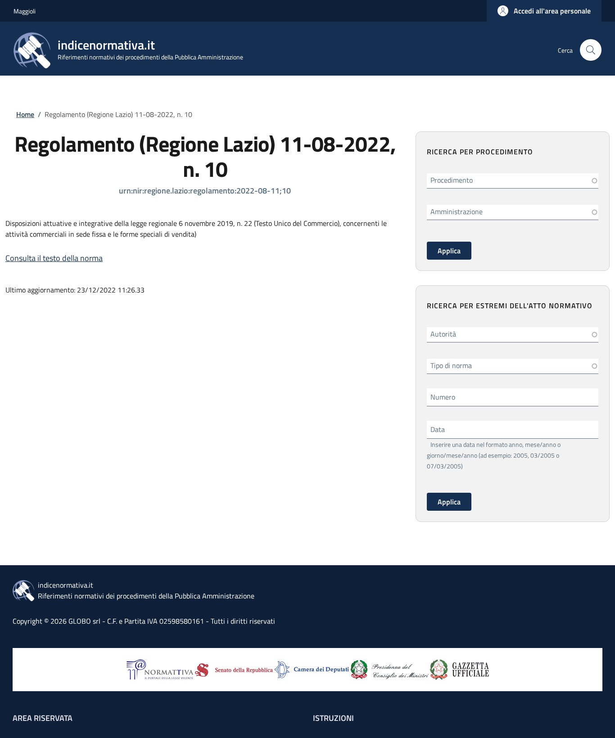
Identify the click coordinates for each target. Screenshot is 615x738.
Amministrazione (456, 211)
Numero (442, 397)
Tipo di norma (451, 365)
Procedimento (451, 180)
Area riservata (42, 718)
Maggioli (25, 11)
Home (25, 114)
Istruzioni (333, 718)
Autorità (443, 333)
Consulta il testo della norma (54, 258)
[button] (544, 11)
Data (437, 429)
